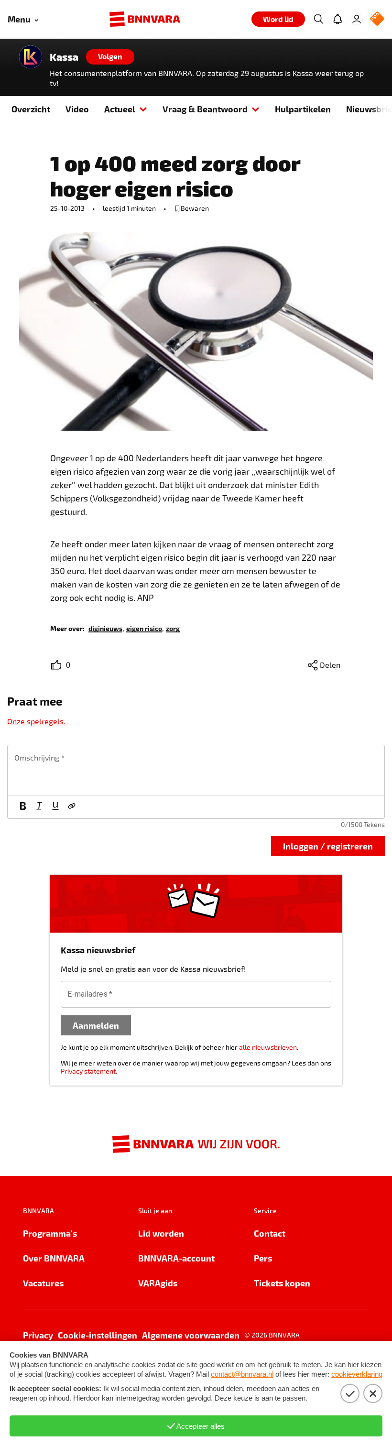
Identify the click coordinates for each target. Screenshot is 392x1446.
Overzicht (30, 109)
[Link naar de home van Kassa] (30, 56)
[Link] (71, 807)
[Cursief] (39, 807)
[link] (105, 627)
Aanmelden (96, 1025)
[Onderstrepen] (55, 807)
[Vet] (23, 807)
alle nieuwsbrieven (268, 1047)
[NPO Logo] (377, 19)
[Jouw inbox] (337, 19)
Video (77, 109)
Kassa (64, 57)
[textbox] (196, 770)
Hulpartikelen (303, 109)
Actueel (119, 109)
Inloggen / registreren (328, 846)
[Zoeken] (318, 19)
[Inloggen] (356, 19)
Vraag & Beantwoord (205, 109)
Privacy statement (88, 1071)
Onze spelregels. (36, 721)
